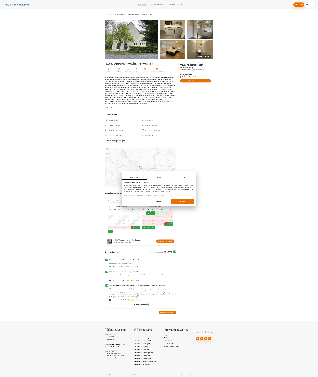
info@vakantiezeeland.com (116, 344)
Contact (180, 5)
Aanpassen (158, 201)
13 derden (140, 195)
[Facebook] (197, 338)
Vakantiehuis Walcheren (142, 356)
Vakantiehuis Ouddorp (141, 347)
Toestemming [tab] (134, 177)
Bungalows (167, 335)
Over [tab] (183, 177)
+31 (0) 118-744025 (113, 347)
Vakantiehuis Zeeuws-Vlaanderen (145, 362)
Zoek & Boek (299, 4)
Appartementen (169, 344)
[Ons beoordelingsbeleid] (150, 252)
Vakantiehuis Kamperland (142, 341)
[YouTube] (205, 338)
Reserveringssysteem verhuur (135, 374)
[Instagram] (201, 338)
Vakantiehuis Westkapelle (142, 359)
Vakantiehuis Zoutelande (142, 365)
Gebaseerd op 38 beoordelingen (163, 252)
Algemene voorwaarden (195, 374)
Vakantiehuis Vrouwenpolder (143, 353)
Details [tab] (159, 177)
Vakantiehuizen (142, 5)
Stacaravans (168, 341)
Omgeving (171, 5)
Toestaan (182, 201)
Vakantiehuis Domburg (141, 338)
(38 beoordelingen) (199, 69)
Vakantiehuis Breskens (141, 335)
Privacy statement (183, 374)
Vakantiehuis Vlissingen (141, 350)
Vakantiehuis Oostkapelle (142, 344)
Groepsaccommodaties (157, 5)
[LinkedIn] (209, 338)
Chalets (166, 338)
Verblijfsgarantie (208, 374)
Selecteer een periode (165, 241)
